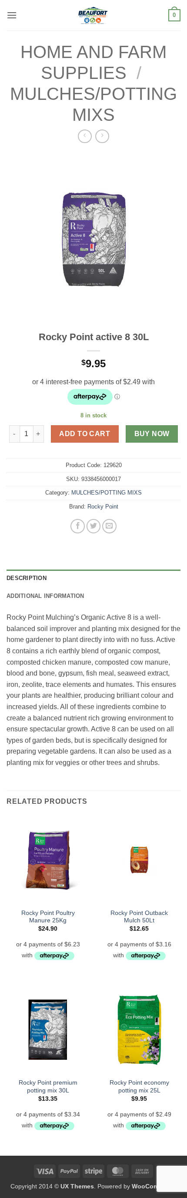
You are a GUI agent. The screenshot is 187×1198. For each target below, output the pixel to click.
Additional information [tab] (45, 596)
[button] (12, 15)
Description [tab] (27, 578)
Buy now (152, 433)
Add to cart (84, 433)
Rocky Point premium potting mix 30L (48, 1086)
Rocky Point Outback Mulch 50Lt (139, 917)
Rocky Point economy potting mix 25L (139, 1086)
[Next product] (84, 136)
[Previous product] (102, 136)
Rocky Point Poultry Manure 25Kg (48, 917)
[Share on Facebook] (77, 526)
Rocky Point (102, 506)
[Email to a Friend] (109, 526)
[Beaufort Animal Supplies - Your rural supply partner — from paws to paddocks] (92, 15)
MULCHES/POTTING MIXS (106, 492)
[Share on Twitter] (94, 526)
